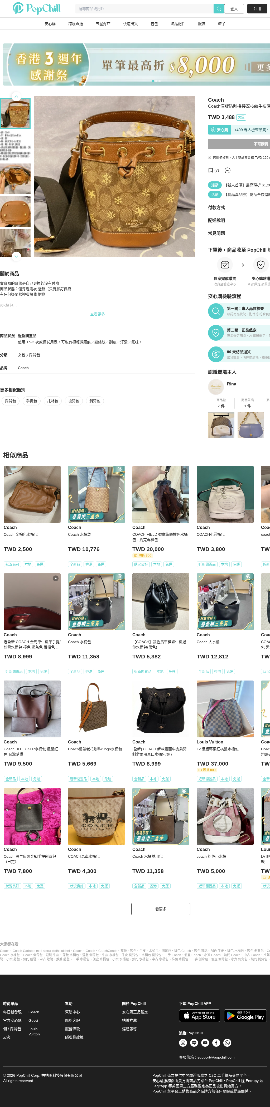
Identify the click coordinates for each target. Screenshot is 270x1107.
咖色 (133, 951)
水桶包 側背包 (151, 955)
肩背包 (34, 355)
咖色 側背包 (255, 951)
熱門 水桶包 (140, 959)
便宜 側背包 (219, 959)
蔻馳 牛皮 (52, 955)
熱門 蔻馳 (29, 959)
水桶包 (153, 951)
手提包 (31, 401)
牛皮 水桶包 (110, 955)
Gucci (33, 1020)
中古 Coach (252, 955)
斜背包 (94, 401)
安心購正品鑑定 (135, 1012)
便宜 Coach (192, 955)
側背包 (166, 951)
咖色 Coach (182, 951)
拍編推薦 (129, 1020)
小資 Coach (212, 955)
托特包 (52, 401)
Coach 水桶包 (10, 955)
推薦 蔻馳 (63, 959)
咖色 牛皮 (217, 951)
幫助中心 (72, 1012)
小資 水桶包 (120, 959)
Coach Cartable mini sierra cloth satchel (41, 951)
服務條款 (72, 1029)
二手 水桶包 (81, 959)
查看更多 (97, 314)
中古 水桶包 (160, 959)
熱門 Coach (232, 955)
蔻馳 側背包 (90, 955)
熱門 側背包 (259, 959)
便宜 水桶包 (101, 959)
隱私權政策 (74, 1037)
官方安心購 (12, 1020)
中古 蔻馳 (46, 959)
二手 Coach (173, 955)
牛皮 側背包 (130, 955)
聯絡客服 (72, 1020)
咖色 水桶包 (235, 951)
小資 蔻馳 (13, 959)
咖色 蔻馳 (201, 951)
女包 (21, 355)
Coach (23, 368)
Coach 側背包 (33, 955)
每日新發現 (12, 1012)
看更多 (160, 909)
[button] (221, 403)
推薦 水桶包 (180, 959)
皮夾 (7, 1037)
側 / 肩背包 (12, 1029)
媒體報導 (129, 1029)
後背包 (73, 401)
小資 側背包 (239, 959)
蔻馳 (123, 951)
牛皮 (142, 951)
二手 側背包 (199, 959)
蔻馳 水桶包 (70, 955)
